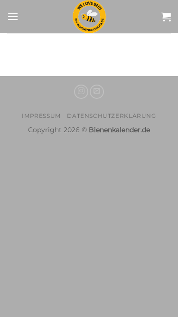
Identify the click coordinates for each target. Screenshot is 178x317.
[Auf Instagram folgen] (81, 92)
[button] (13, 16)
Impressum (41, 115)
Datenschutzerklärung (111, 115)
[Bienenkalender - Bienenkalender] (89, 16)
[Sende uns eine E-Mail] (97, 92)
